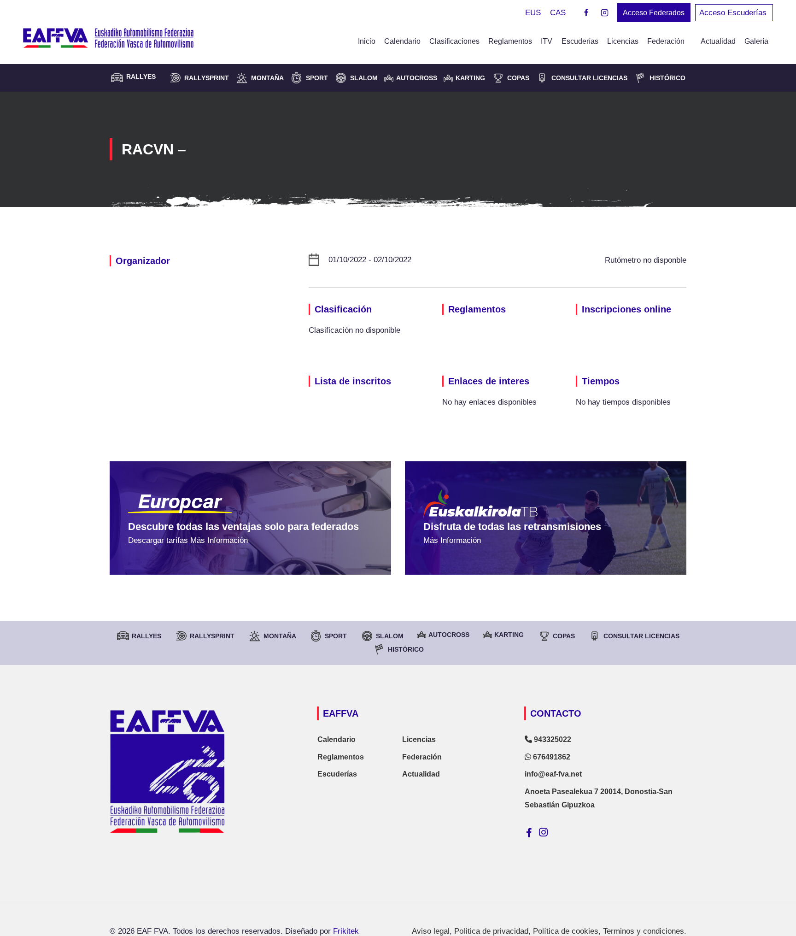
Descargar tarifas (158, 540)
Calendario (402, 41)
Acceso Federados (654, 13)
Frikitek (346, 931)
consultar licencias (589, 78)
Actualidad (718, 41)
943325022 (551, 739)
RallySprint (206, 78)
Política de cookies (565, 931)
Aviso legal (431, 931)
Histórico (667, 78)
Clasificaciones (454, 41)
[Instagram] (604, 13)
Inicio (366, 41)
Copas (518, 78)
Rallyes (146, 636)
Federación (422, 757)
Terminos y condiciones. (644, 931)
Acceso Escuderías (734, 12)
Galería (756, 41)
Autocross (416, 78)
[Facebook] (586, 13)
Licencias (622, 41)
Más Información (219, 540)
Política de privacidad (491, 931)
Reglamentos (510, 41)
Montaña (267, 78)
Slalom (364, 78)
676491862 (550, 757)
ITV (546, 41)
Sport (317, 78)
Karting (470, 78)
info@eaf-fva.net (553, 774)
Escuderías (580, 41)
